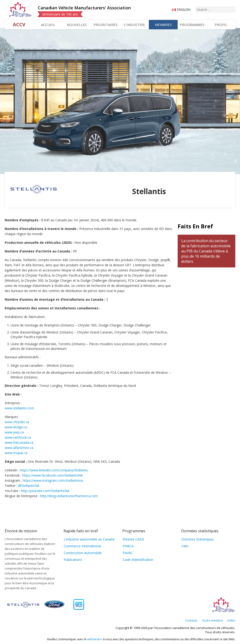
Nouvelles (77, 24)
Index (231, 620)
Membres (163, 24)
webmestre (94, 639)
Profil (221, 24)
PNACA (128, 546)
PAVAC (128, 553)
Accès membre (212, 620)
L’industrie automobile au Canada (89, 539)
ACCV (19, 24)
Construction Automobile (83, 553)
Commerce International (82, 546)
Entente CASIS (133, 539)
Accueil (48, 24)
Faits (185, 546)
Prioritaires (106, 24)
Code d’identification (138, 559)
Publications (73, 559)
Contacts (191, 620)
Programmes (192, 24)
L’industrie (134, 24)
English (184, 9)
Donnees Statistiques (197, 539)
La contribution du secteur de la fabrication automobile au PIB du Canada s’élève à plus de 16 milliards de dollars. (206, 251)
